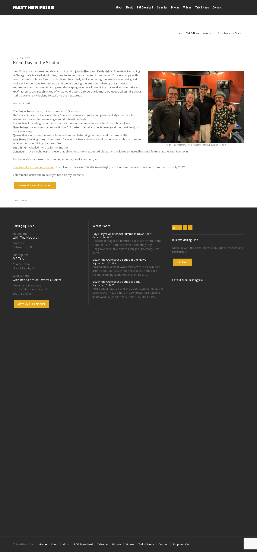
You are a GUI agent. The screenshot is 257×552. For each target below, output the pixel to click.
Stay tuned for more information (33, 167)
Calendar (102, 544)
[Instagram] (185, 227)
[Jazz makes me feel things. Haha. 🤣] (208, 417)
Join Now (182, 262)
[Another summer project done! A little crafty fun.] (183, 386)
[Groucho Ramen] (183, 415)
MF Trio (18, 258)
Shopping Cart (182, 544)
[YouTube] (190, 227)
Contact (164, 544)
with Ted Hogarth (26, 237)
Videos (129, 544)
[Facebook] (179, 227)
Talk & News (146, 544)
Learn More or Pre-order (34, 185)
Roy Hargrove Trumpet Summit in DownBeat (121, 234)
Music (66, 544)
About (55, 544)
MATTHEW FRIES (33, 7)
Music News (21, 200)
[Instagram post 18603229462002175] (208, 366)
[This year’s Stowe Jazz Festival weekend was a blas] (183, 324)
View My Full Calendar (31, 304)
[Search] (240, 7)
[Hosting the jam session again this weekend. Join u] (208, 316)
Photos (117, 544)
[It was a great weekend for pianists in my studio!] (232, 461)
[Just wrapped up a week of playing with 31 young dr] (232, 308)
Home (43, 544)
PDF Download (83, 544)
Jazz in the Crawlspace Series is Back (116, 281)
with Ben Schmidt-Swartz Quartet (37, 280)
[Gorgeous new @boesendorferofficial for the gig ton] (232, 380)
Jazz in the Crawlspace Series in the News (119, 259)
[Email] (174, 227)
